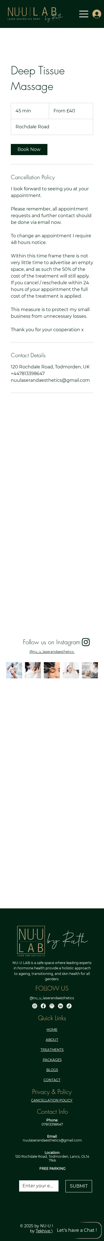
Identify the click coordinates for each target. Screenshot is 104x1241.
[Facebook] (43, 1005)
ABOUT (52, 1040)
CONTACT (52, 1080)
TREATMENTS (52, 1050)
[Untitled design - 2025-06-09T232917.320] (51, 1005)
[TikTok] (69, 1005)
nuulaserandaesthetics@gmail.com (52, 1140)
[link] (29, 149)
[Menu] (84, 14)
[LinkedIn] (60, 1005)
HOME (52, 1029)
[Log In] (94, 14)
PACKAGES (52, 1060)
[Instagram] (34, 1005)
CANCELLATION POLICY (51, 1100)
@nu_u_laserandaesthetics (52, 652)
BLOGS (52, 1070)
